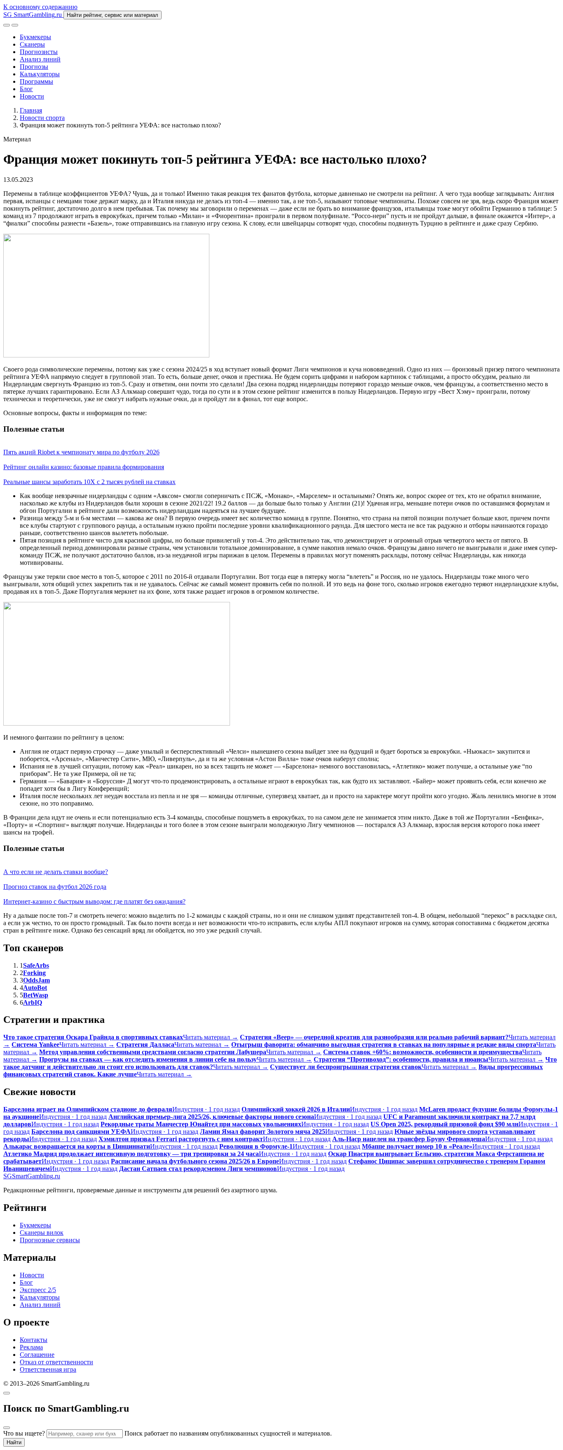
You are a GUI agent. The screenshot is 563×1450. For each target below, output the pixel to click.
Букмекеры (35, 36)
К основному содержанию (40, 6)
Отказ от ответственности (56, 1361)
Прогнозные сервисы (50, 1239)
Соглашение (37, 1354)
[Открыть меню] (15, 25)
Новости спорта (42, 117)
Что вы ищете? (24, 1433)
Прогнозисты (39, 51)
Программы (36, 81)
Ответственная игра (48, 1369)
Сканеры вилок (41, 1232)
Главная (31, 110)
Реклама (31, 1347)
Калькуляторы (40, 74)
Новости (32, 96)
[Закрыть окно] (6, 1393)
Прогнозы (34, 66)
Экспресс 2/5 (38, 1289)
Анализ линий (40, 59)
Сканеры (32, 44)
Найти (14, 1442)
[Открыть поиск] (6, 25)
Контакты (33, 1339)
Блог (26, 88)
